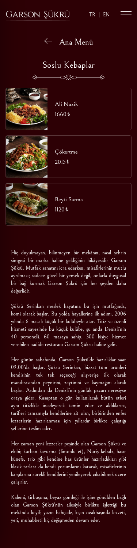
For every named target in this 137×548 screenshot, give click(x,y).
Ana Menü (73, 42)
